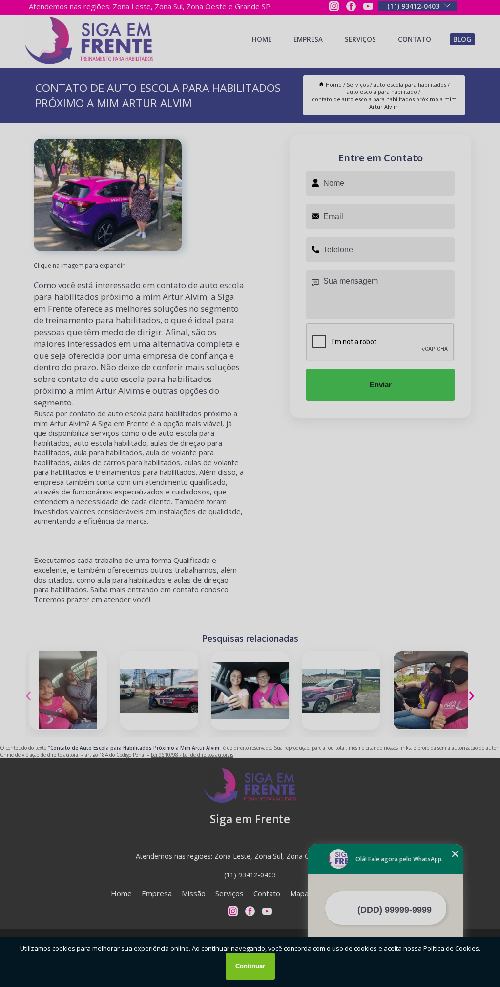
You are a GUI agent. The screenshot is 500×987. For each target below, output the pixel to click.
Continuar (250, 966)
